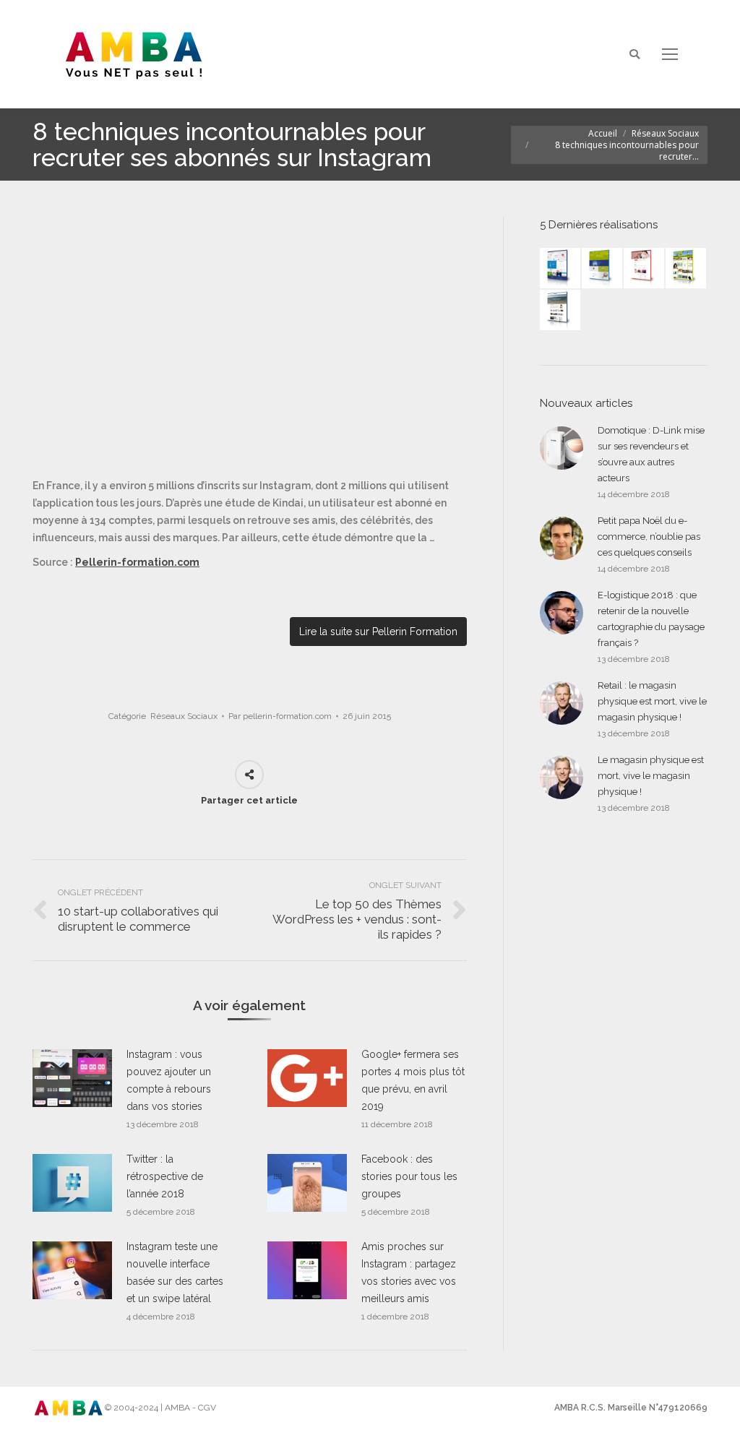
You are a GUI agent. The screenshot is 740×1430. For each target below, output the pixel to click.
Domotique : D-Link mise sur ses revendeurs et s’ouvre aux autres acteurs (651, 454)
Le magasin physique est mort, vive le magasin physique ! (651, 775)
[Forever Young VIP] (686, 269)
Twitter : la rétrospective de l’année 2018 (164, 1176)
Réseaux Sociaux (665, 133)
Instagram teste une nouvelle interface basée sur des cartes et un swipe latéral (174, 1272)
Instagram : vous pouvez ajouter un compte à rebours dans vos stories (168, 1080)
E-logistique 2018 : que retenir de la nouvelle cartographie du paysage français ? (651, 619)
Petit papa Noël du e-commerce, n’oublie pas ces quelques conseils (649, 536)
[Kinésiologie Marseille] (561, 311)
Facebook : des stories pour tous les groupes (409, 1176)
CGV (207, 1408)
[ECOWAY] (561, 269)
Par (280, 716)
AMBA (177, 1408)
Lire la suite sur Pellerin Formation (378, 631)
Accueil (602, 133)
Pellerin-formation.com (137, 562)
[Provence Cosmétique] (645, 269)
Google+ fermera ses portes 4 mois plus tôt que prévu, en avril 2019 (413, 1080)
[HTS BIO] (603, 269)
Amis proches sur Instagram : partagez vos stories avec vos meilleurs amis (408, 1272)
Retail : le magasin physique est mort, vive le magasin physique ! (652, 701)
